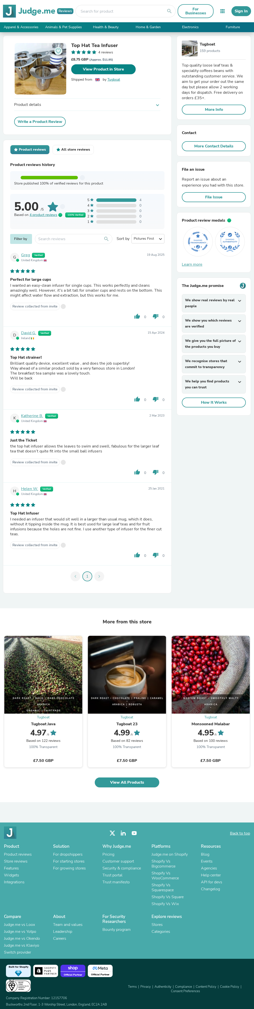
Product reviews (18, 854)
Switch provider (17, 952)
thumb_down (156, 316)
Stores (157, 924)
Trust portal (112, 875)
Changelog (210, 889)
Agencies (209, 868)
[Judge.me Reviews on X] (112, 833)
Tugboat (113, 79)
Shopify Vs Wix (165, 903)
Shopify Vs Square (168, 896)
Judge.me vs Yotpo (20, 931)
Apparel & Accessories (21, 27)
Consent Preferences (185, 991)
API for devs (211, 882)
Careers (59, 938)
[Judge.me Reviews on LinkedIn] (123, 833)
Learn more (192, 264)
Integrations (14, 882)
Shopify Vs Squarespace (163, 887)
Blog (205, 854)
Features (11, 868)
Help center (211, 875)
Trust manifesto (116, 882)
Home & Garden (148, 27)
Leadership (62, 931)
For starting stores (69, 861)
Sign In (241, 11)
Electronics (190, 27)
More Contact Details (213, 146)
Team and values (68, 924)
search (169, 11)
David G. (28, 333)
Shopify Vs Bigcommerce (163, 864)
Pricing (108, 854)
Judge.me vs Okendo (22, 938)
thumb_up (137, 316)
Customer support (118, 861)
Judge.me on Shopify (170, 854)
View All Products (127, 782)
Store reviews (16, 861)
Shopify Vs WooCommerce (165, 876)
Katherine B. (32, 416)
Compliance (183, 987)
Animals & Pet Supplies (63, 27)
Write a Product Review (40, 121)
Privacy (145, 987)
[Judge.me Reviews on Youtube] (134, 833)
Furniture (233, 27)
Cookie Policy (229, 987)
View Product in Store (103, 69)
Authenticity (163, 987)
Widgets (11, 875)
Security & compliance (121, 868)
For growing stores (69, 868)
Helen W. (29, 489)
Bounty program (116, 929)
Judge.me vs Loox (19, 924)
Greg (25, 255)
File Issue (213, 197)
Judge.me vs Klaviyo (21, 945)
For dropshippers (68, 854)
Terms (132, 987)
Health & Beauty (106, 27)
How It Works (214, 402)
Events (207, 861)
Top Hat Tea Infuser (94, 45)
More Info (214, 109)
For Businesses (195, 11)
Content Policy (206, 987)
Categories (161, 931)
